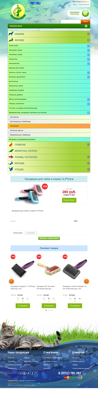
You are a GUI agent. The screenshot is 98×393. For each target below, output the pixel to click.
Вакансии (47, 365)
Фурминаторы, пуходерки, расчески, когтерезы (28, 113)
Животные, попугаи (26, 151)
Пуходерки (14, 126)
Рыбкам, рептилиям (26, 157)
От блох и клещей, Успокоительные (23, 108)
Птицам (19, 169)
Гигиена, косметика (16, 104)
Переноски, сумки (16, 86)
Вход (75, 4)
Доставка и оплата (50, 361)
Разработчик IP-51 (13, 383)
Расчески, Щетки (16, 130)
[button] (46, 310)
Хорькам (19, 163)
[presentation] (11, 281)
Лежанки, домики (16, 95)
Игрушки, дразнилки (17, 77)
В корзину (22, 306)
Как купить (76, 358)
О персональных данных (81, 368)
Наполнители (14, 63)
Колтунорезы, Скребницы (20, 121)
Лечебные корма (15, 54)
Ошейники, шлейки (16, 90)
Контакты (47, 368)
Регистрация (84, 4)
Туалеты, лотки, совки (17, 72)
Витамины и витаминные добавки (22, 139)
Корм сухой (13, 46)
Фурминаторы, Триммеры (20, 135)
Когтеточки (13, 81)
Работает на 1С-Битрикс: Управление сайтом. (22, 385)
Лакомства (13, 59)
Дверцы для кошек (16, 68)
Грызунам (20, 144)
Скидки (74, 365)
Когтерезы (14, 117)
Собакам (19, 34)
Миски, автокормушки (17, 99)
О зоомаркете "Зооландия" (53, 358)
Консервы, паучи (15, 50)
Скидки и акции (77, 361)
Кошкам (19, 40)
